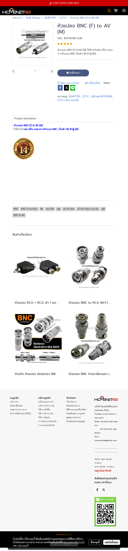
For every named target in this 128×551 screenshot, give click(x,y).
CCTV (85, 96)
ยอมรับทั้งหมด (111, 542)
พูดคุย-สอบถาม (73, 417)
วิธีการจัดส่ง (44, 417)
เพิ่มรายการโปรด (69, 82)
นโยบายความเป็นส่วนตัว (74, 542)
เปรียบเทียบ (94, 82)
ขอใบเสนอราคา (46, 401)
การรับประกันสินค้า (47, 421)
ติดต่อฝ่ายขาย (73, 405)
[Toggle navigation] (124, 10)
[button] (108, 10)
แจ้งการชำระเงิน (46, 405)
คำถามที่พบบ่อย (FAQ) (20, 413)
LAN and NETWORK (102, 96)
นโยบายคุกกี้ (23, 545)
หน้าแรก (14, 401)
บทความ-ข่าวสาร (18, 409)
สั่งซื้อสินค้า (74, 73)
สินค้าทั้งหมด (16, 405)
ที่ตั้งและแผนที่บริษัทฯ (76, 409)
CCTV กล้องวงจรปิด (68, 100)
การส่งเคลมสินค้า (46, 425)
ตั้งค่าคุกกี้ (95, 542)
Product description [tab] (25, 118)
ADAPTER (75, 96)
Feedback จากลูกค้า (75, 413)
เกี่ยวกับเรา (71, 401)
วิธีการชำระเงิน (45, 413)
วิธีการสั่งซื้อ (44, 409)
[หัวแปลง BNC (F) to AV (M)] (33, 44)
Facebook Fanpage (75, 421)
